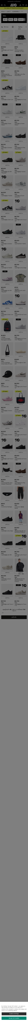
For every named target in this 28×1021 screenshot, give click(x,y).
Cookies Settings (14, 1013)
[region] (14, 1011)
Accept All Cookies (14, 1018)
